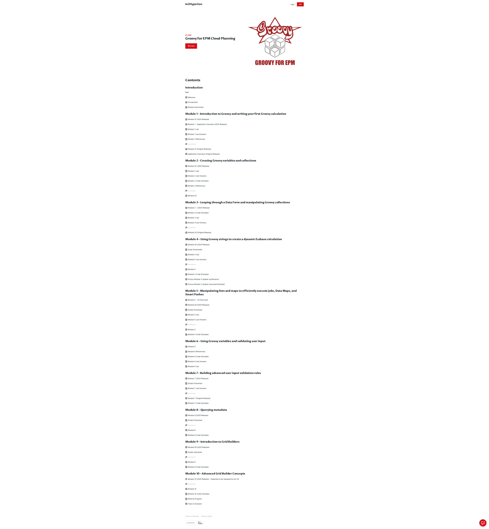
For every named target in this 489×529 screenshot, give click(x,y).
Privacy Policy (206, 516)
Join (300, 4)
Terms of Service (192, 516)
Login (292, 4)
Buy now (191, 46)
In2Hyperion (193, 4)
